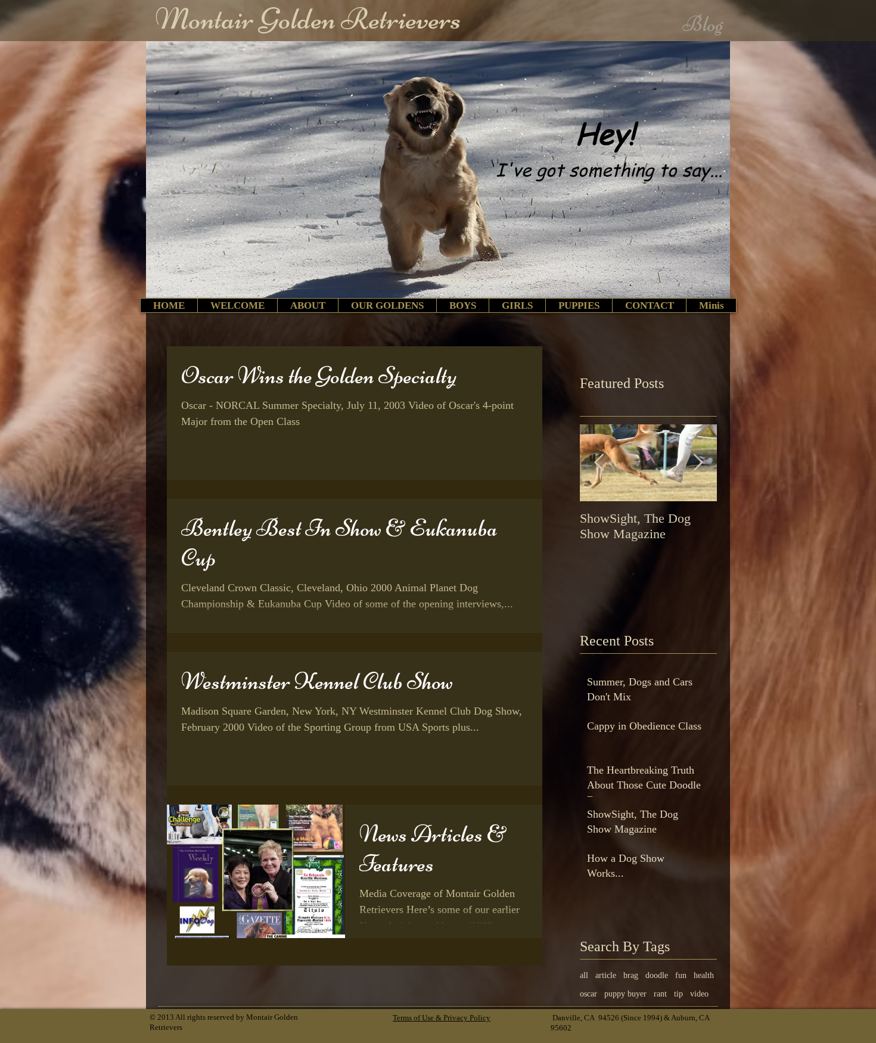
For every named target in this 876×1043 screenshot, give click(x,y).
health (704, 975)
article (605, 975)
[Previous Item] (599, 463)
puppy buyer (625, 993)
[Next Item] (697, 463)
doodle (656, 975)
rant (660, 993)
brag (630, 975)
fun (680, 975)
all (584, 975)
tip (678, 993)
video (699, 993)
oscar (588, 993)
